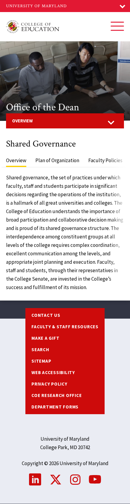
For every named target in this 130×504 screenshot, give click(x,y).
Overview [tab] (16, 160)
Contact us (45, 315)
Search (40, 349)
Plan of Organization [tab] (57, 160)
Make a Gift (45, 338)
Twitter (56, 480)
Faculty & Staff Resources (65, 326)
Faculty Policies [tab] (105, 160)
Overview (22, 121)
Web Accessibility (53, 372)
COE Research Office (56, 395)
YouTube (95, 480)
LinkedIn (35, 480)
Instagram (75, 480)
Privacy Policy (49, 384)
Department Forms (55, 407)
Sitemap (41, 361)
